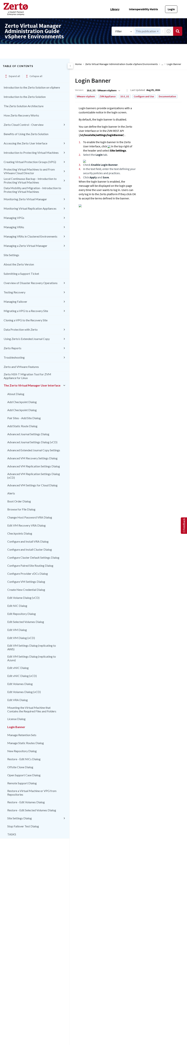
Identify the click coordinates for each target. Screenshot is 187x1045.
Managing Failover (15, 301)
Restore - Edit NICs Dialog (24, 759)
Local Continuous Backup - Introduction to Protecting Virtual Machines (30, 180)
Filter (118, 31)
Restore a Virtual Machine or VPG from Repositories (31, 792)
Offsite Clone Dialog (20, 767)
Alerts (11, 493)
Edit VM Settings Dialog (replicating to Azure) (31, 658)
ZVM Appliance (108, 96)
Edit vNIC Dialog (18, 667)
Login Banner (16, 727)
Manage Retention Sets (21, 735)
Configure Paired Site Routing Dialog (30, 565)
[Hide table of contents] (70, 66)
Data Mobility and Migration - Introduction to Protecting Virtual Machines (32, 189)
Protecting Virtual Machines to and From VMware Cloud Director (29, 171)
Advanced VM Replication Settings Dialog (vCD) (33, 475)
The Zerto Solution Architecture (23, 106)
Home (78, 64)
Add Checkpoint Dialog (22, 402)
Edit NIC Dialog (17, 605)
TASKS (11, 834)
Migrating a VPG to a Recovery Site (26, 311)
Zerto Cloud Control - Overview (23, 124)
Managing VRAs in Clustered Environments (30, 236)
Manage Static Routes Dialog (25, 743)
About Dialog (15, 394)
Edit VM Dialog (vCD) (21, 638)
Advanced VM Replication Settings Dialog (33, 466)
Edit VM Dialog (17, 629)
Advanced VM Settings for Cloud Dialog (32, 485)
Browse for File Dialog (21, 509)
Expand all (14, 76)
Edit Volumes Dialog (20, 684)
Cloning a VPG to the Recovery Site (25, 320)
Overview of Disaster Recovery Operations (31, 283)
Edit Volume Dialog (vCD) (23, 597)
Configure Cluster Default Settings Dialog (33, 557)
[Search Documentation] (177, 31)
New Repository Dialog (22, 751)
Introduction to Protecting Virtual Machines (31, 152)
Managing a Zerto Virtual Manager (25, 245)
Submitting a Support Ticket (21, 273)
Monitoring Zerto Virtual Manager (25, 199)
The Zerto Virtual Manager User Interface (32, 385)
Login (171, 9)
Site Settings (11, 255)
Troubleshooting (14, 357)
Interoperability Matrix (143, 9)
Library (114, 9)
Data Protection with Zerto (21, 329)
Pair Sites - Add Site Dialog (24, 418)
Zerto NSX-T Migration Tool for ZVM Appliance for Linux (27, 376)
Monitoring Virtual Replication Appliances (30, 208)
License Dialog (16, 719)
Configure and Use (144, 96)
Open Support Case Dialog (24, 775)
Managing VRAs (14, 227)
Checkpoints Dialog (19, 533)
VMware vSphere (86, 96)
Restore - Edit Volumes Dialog (26, 802)
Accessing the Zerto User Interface (25, 143)
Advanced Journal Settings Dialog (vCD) (32, 442)
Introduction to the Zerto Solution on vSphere (32, 87)
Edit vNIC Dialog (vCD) (22, 675)
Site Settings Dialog (19, 818)
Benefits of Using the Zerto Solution (26, 134)
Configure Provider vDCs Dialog (27, 573)
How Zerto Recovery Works (21, 115)
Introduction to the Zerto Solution (25, 96)
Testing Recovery (14, 292)
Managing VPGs (14, 217)
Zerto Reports (12, 348)
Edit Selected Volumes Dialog (25, 621)
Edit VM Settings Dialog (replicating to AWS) (31, 647)
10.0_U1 (124, 96)
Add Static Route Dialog (22, 426)
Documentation (167, 96)
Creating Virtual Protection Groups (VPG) (30, 162)
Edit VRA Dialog (17, 700)
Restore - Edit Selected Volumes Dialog (31, 810)
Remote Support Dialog (22, 783)
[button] (157, 31)
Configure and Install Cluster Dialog (29, 549)
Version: (79, 90)
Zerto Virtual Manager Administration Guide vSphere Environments (121, 64)
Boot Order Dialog (19, 501)
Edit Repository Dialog (21, 613)
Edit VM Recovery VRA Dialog (26, 525)
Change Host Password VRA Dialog (29, 517)
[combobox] (103, 90)
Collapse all (36, 76)
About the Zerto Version (19, 264)
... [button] (162, 64)
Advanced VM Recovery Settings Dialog (32, 458)
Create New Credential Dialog (26, 589)
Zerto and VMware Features (21, 366)
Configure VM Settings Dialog (26, 581)
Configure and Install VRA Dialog (28, 541)
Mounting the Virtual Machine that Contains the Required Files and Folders (31, 709)
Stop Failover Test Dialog (23, 826)
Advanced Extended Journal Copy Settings (33, 450)
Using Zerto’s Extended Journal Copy (27, 338)
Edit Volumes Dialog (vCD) (24, 692)
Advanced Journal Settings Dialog (28, 434)
